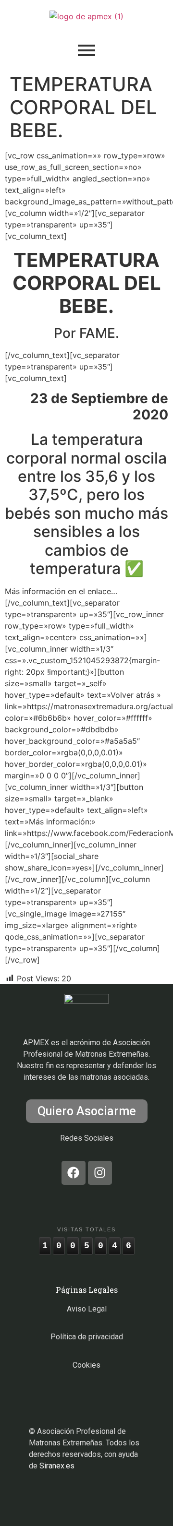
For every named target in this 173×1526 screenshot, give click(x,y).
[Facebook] (74, 1173)
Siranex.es (56, 1465)
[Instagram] (100, 1173)
